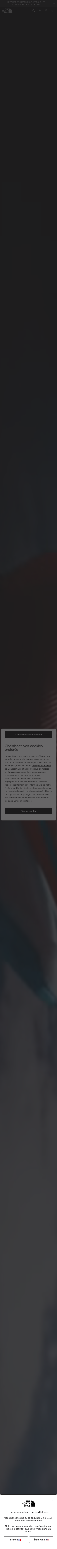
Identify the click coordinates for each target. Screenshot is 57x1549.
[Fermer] (51, 1500)
